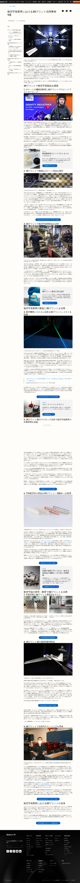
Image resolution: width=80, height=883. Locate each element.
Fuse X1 (28, 851)
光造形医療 (47, 850)
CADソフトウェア (43, 782)
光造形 (46, 838)
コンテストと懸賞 (64, 880)
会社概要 (40, 863)
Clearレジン (59, 131)
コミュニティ (41, 867)
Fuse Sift (37, 842)
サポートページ (53, 865)
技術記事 (28, 865)
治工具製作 (66, 848)
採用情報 (40, 865)
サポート (55, 1)
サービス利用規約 (55, 880)
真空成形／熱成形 (67, 846)
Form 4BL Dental (30, 846)
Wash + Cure (38, 838)
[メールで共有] (71, 11)
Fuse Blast (38, 844)
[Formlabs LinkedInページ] (20, 851)
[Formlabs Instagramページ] (14, 851)
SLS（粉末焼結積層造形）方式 (45, 784)
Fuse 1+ (28, 853)
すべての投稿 (12, 6)
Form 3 (53, 131)
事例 (39, 1)
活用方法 (44, 1)
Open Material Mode (49, 854)
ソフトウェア (28, 1)
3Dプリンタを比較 (30, 855)
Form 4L (28, 842)
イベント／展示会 (30, 871)
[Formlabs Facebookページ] (7, 851)
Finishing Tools (39, 846)
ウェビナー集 (29, 869)
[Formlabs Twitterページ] (11, 851)
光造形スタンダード (49, 842)
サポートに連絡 (53, 863)
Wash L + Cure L (39, 840)
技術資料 (35, 1)
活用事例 (28, 863)
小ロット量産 (66, 842)
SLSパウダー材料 (48, 840)
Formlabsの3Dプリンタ (47, 77)
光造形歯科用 (48, 848)
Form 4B (28, 840)
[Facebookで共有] (63, 11)
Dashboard (57, 840)
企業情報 (49, 1)
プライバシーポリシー (46, 880)
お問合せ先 (40, 871)
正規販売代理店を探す (66, 863)
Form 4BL (28, 844)
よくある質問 (72, 880)
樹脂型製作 (66, 840)
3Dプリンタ (12, 1)
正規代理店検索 (41, 869)
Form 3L (55, 369)
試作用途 (66, 838)
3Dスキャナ (30, 785)
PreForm (56, 838)
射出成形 (66, 844)
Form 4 (28, 838)
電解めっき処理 (47, 542)
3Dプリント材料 (20, 1)
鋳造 (46, 852)
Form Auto (29, 848)
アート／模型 (66, 851)
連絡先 (59, 1)
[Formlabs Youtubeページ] (17, 851)
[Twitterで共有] (67, 11)
